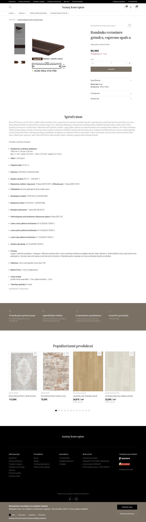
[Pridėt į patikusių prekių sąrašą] (129, 25)
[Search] (10, 7)
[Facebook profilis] (69, 499)
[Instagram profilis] (76, 499)
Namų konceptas (73, 7)
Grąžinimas (12, 1)
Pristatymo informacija (54, 1)
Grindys (21, 13)
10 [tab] (83, 410)
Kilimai (11, 13)
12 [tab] (89, 410)
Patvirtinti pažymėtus (127, 514)
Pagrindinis (12, 19)
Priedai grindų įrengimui (38, 13)
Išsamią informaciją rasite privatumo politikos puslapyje (27, 518)
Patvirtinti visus (127, 507)
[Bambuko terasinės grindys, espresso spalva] (51, 98)
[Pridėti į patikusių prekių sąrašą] (35, 353)
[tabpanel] (24, 376)
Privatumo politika (77, 1)
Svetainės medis (14, 476)
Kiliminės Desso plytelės (59, 13)
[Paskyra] (130, 7)
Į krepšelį (111, 69)
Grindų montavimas (24, 1)
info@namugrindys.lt (119, 1)
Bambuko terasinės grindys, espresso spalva (30, 19)
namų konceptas (73, 436)
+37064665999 (132, 1)
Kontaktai (62, 464)
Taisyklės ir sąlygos (39, 1)
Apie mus (66, 1)
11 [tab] (86, 410)
